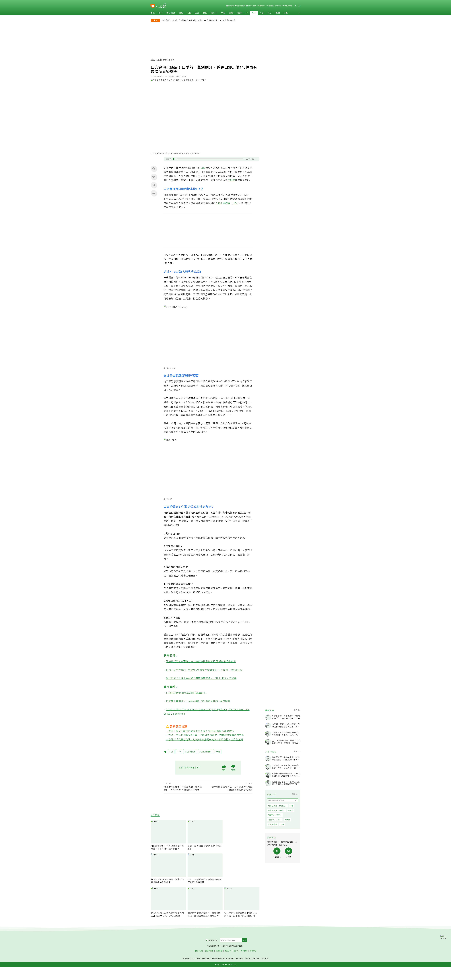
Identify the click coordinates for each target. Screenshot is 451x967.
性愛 (262, 12)
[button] (299, 13)
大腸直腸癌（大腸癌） (277, 805)
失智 (223, 12)
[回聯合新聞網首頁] (152, 6)
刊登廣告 (186, 958)
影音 (197, 12)
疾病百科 (228, 951)
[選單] (299, 6)
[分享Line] (154, 177)
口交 (203, 167)
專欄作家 (253, 951)
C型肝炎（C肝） (275, 819)
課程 (205, 12)
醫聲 (231, 12)
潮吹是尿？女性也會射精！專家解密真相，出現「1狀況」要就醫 (201, 678)
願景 (279, 6)
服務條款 (214, 958)
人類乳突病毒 (222, 203)
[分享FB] (154, 168)
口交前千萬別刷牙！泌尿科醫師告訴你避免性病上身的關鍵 (198, 701)
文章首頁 (244, 951)
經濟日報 (241, 6)
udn (152, 59)
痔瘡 (292, 805)
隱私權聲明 (230, 958)
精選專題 (219, 951)
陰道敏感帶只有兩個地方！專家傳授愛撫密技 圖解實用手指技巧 (201, 661)
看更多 (297, 710)
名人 (270, 12)
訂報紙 (247, 958)
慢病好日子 (242, 12)
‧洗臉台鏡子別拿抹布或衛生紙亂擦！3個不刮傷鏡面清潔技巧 (200, 731)
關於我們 (256, 958)
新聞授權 (205, 958)
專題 (278, 12)
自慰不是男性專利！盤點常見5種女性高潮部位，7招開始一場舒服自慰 (204, 669)
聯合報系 (239, 958)
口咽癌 (231, 180)
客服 (198, 958)
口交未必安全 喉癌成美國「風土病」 (186, 692)
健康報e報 (213, 940)
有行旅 (271, 6)
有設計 (262, 6)
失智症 (291, 810)
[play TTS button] (174, 159)
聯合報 (231, 6)
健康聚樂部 (209, 951)
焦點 (152, 12)
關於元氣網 (199, 951)
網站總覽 (264, 958)
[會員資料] (295, 6)
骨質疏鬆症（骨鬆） (276, 810)
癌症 (254, 12)
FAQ (193, 958)
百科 (189, 12)
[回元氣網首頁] (161, 5)
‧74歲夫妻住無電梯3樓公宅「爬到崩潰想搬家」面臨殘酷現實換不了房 (205, 735)
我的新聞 (288, 6)
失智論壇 (170, 12)
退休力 (214, 12)
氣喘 (282, 824)
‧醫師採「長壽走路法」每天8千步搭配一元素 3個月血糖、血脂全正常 (204, 739)
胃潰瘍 (287, 819)
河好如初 (252, 6)
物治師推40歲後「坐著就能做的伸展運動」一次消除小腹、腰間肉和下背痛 (198, 20)
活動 (286, 12)
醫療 (181, 12)
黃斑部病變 (272, 824)
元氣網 (159, 59)
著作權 (221, 958)
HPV (235, 203)
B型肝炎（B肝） (275, 815)
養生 (160, 12)
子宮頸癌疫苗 (190, 751)
